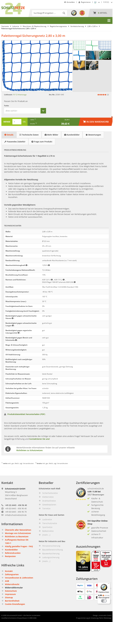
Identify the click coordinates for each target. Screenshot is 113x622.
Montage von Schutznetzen (18, 533)
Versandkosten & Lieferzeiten (19, 577)
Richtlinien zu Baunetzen (16, 536)
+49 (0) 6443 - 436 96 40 (16, 505)
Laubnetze (47, 519)
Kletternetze (48, 497)
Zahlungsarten (12, 574)
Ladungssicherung (50, 557)
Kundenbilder (11, 549)
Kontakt (9, 571)
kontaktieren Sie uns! (39, 439)
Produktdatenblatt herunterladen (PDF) (26, 414)
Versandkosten (28, 463)
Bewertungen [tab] (94, 134)
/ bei (94, 491)
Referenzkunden (13, 553)
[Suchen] (64, 13)
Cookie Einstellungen (15, 604)
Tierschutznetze (49, 523)
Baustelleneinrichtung (52, 549)
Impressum (10, 594)
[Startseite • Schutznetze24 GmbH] (13, 4)
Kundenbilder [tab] (73, 134)
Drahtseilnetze (49, 500)
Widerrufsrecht (12, 584)
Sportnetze (47, 527)
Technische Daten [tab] (30, 134)
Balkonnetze (48, 531)
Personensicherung (51, 546)
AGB (7, 581)
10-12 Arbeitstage (20, 94)
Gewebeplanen (49, 504)
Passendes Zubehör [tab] (15, 141)
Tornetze (46, 508)
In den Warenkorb (96, 122)
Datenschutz (11, 591)
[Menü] (108, 584)
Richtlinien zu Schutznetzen (29, 450)
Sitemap (9, 597)
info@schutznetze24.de (16, 515)
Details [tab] (9, 134)
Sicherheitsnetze (50, 493)
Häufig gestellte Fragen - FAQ (19, 546)
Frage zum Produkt (42, 141)
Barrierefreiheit (12, 600)
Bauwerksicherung (51, 553)
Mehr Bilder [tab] (52, 134)
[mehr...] (46, 535)
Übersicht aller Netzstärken (18, 530)
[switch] (104, 600)
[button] (108, 2)
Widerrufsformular (14, 587)
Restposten (10, 556)
